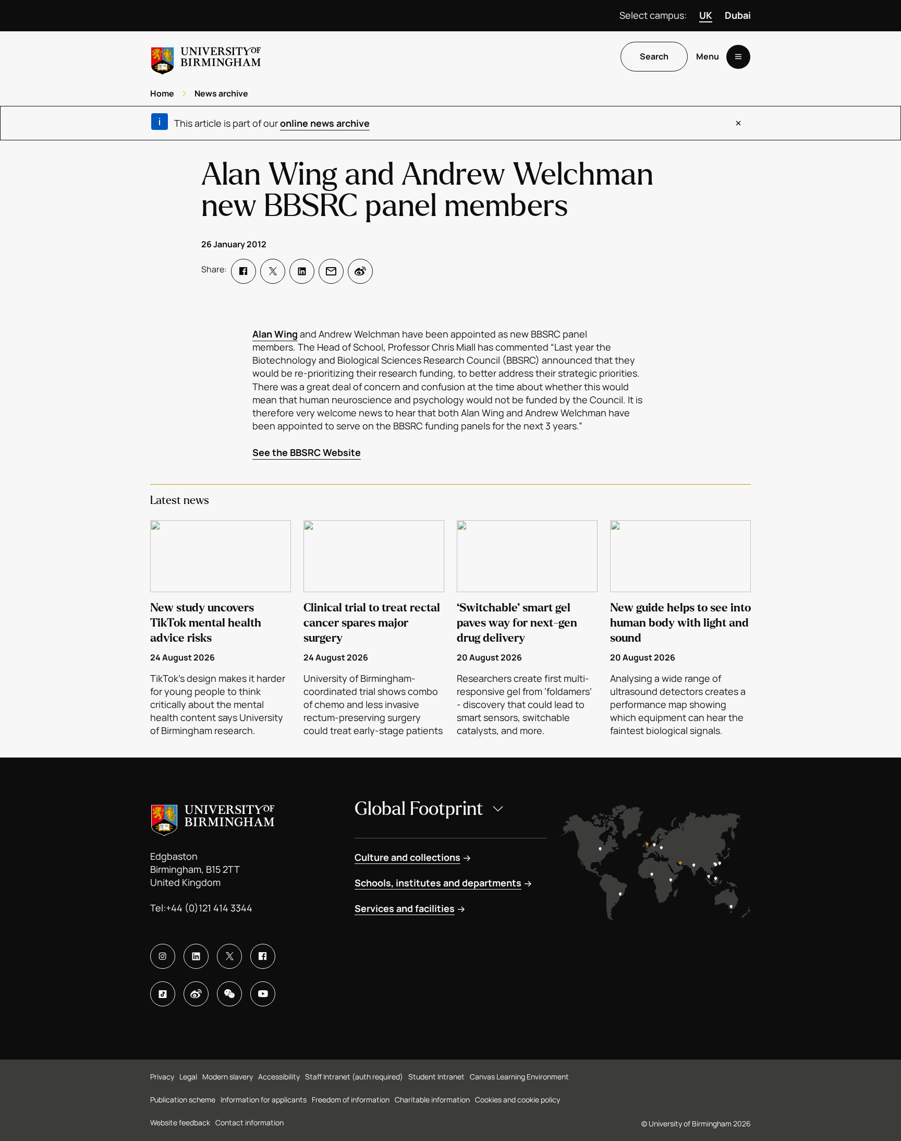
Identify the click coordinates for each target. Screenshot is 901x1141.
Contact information (249, 1122)
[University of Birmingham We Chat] (229, 993)
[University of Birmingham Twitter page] (229, 956)
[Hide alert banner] (738, 123)
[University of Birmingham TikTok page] (162, 993)
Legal (188, 1077)
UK (705, 15)
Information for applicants (264, 1099)
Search (654, 57)
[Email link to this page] (331, 271)
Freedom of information (350, 1099)
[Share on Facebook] (243, 271)
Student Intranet (436, 1077)
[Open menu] (738, 56)
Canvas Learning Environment (519, 1077)
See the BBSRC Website (306, 452)
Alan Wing (275, 334)
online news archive (325, 123)
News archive (221, 93)
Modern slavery (227, 1077)
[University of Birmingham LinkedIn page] (196, 956)
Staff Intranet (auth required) (354, 1077)
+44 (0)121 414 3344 (209, 908)
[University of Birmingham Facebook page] (262, 956)
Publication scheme (182, 1099)
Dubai (738, 15)
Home (162, 93)
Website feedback (180, 1122)
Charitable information (432, 1099)
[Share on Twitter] (272, 271)
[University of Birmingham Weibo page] (196, 993)
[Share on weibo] (360, 271)
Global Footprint (419, 809)
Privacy (162, 1077)
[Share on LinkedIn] (301, 271)
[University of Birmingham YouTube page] (262, 993)
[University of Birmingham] (206, 57)
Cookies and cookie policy (517, 1099)
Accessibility (279, 1077)
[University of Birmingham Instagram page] (162, 956)
